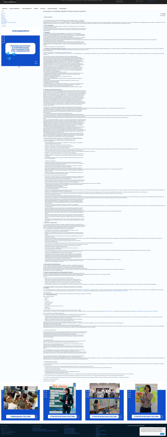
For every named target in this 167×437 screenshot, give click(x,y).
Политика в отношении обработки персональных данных (45, 430)
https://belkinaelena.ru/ (68, 53)
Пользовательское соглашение (39, 429)
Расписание (84, 0)
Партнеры (3, 15)
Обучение (42, 8)
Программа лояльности (73, 0)
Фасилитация (62, 8)
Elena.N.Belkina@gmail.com (9, 432)
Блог (66, 0)
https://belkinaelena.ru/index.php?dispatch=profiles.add (115, 290)
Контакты (3, 13)
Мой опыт (63, 0)
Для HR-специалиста (15, 8)
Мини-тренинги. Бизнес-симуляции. (9, 22)
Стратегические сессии (69, 428)
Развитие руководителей (69, 429)
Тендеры (100, 0)
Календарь (3, 23)
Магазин (36, 8)
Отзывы (79, 0)
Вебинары (4, 8)
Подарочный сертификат (93, 0)
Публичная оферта (37, 428)
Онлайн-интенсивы (52, 8)
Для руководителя (27, 8)
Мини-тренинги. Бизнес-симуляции (71, 433)
